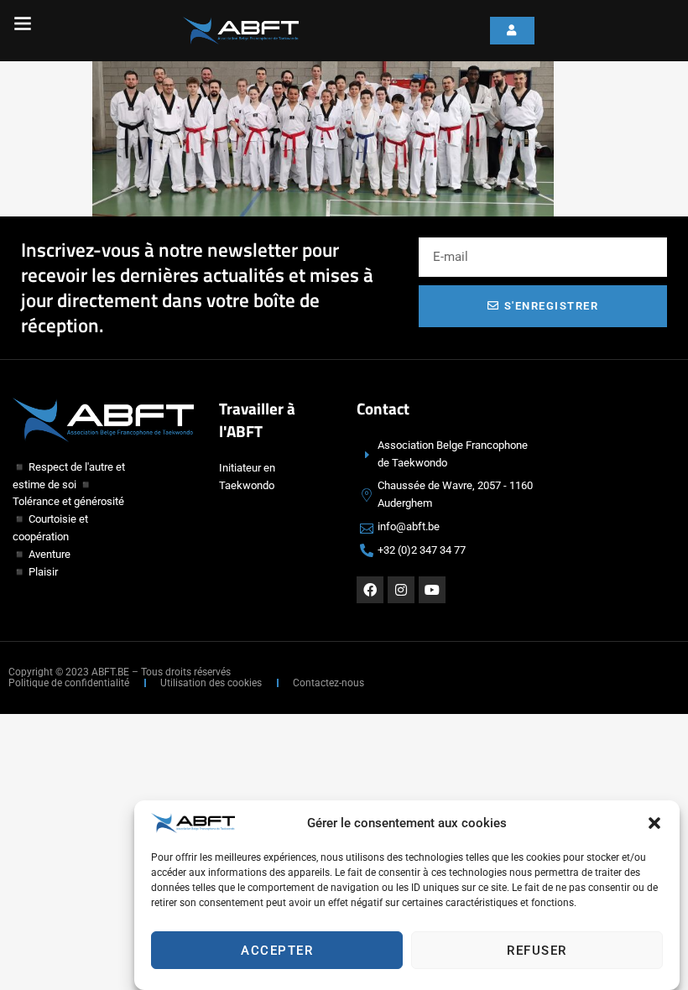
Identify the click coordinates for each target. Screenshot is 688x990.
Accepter (277, 950)
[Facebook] (370, 589)
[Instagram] (401, 589)
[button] (654, 823)
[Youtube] (432, 589)
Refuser (537, 950)
